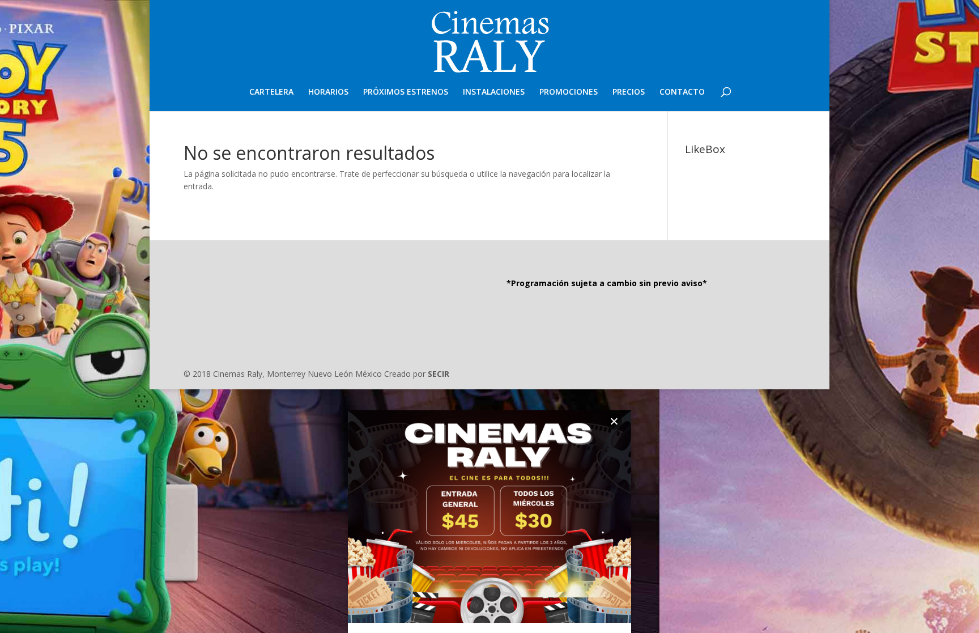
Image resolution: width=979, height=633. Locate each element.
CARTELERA (271, 92)
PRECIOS (628, 92)
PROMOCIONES (568, 92)
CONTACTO (682, 92)
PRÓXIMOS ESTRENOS (405, 92)
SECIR (438, 373)
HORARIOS (328, 92)
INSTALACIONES (494, 92)
